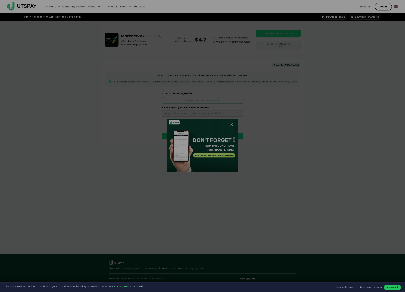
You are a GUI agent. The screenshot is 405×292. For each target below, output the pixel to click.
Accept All (392, 287)
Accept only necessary (371, 287)
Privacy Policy (122, 286)
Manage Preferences (346, 287)
